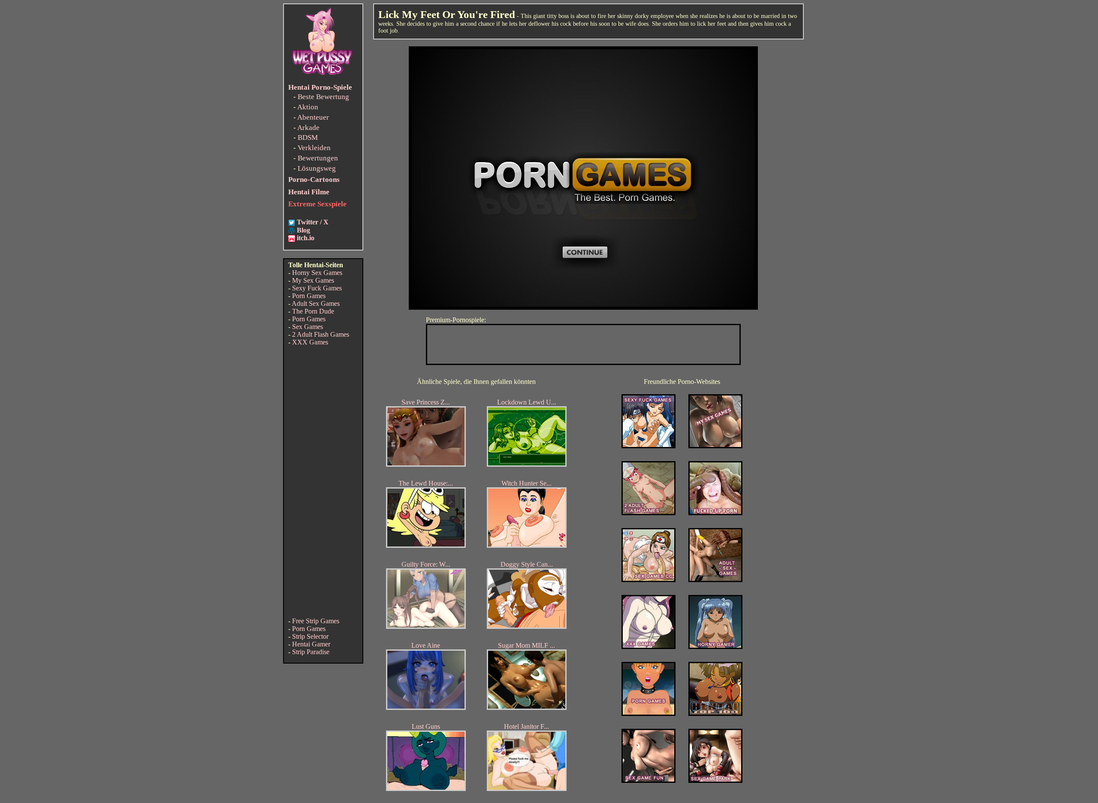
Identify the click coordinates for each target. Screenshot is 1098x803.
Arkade (308, 128)
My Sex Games (313, 280)
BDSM (308, 137)
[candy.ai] (648, 780)
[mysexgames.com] (715, 446)
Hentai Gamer (311, 644)
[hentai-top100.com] (715, 512)
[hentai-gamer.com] (715, 713)
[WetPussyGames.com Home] (322, 76)
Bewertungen (318, 158)
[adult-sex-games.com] (715, 579)
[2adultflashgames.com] (648, 512)
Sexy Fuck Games (317, 288)
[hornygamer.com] (715, 646)
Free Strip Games (315, 621)
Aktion (307, 107)
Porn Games (309, 295)
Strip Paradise (310, 651)
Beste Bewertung (323, 97)
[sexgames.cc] (648, 579)
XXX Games (310, 342)
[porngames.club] (715, 780)
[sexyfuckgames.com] (648, 446)
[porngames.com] (648, 713)
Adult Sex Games (316, 303)
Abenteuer (313, 117)
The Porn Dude (313, 311)
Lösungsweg (317, 168)
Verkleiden (314, 148)
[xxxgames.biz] (648, 646)
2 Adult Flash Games (320, 334)
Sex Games (307, 326)
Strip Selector (310, 636)
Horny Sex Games (317, 272)
